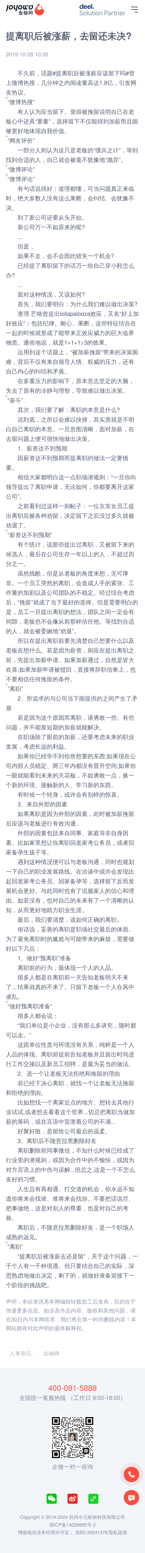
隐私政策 (118, 1532)
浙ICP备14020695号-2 (72, 1524)
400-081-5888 (72, 1387)
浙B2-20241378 (91, 1532)
